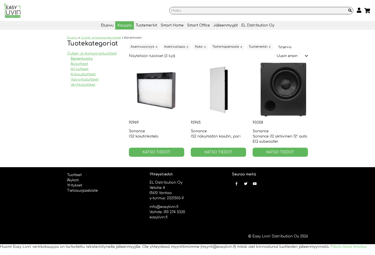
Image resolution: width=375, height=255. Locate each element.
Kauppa (124, 25)
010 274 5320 (174, 212)
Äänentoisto (82, 59)
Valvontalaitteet (85, 80)
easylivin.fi (159, 217)
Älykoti (73, 180)
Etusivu (107, 25)
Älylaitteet (79, 64)
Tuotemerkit (146, 25)
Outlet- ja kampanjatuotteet (101, 37)
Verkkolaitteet (83, 85)
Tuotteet (74, 175)
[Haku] (350, 10)
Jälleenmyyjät (225, 25)
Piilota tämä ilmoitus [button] (349, 247)
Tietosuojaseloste (82, 191)
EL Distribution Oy (257, 25)
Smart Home (172, 25)
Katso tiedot (156, 152)
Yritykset (74, 185)
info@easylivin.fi (164, 207)
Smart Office (198, 25)
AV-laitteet (80, 69)
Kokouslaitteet (83, 74)
